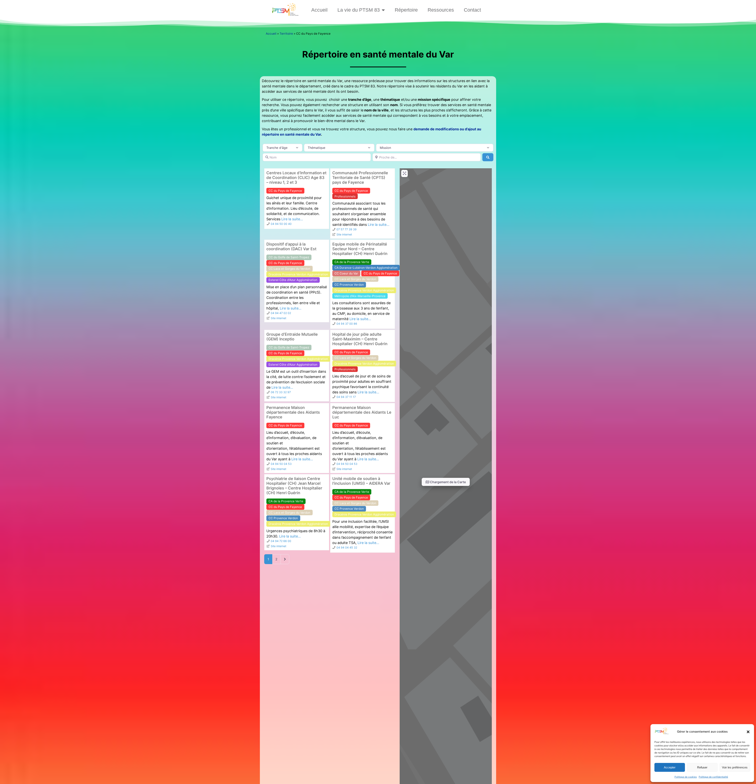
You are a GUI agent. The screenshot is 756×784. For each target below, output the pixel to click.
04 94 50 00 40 (281, 223)
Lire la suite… (292, 219)
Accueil (319, 10)
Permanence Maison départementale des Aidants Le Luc (361, 412)
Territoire (286, 33)
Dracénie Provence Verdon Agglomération (298, 274)
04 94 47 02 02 (281, 313)
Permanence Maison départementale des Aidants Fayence (293, 412)
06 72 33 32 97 (281, 392)
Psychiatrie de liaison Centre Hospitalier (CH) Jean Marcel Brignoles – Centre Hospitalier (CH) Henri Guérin (294, 485)
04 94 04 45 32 (346, 547)
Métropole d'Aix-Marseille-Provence (359, 296)
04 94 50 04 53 (281, 463)
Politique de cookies (685, 776)
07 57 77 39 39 (346, 229)
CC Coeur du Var (346, 273)
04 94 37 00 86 (346, 323)
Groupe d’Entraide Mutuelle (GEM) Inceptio (292, 336)
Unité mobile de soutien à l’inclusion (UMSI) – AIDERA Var (361, 481)
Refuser (702, 767)
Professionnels (345, 196)
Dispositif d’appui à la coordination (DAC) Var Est (291, 246)
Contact (472, 10)
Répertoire (406, 10)
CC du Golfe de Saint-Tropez (289, 257)
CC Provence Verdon (349, 284)
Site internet (344, 234)
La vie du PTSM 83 (358, 10)
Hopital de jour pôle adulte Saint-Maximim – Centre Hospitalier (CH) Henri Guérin (359, 339)
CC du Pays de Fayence (285, 191)
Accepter (669, 767)
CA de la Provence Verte (351, 262)
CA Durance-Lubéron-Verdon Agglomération (365, 268)
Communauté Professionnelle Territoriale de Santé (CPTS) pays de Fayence (360, 178)
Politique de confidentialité (713, 776)
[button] (748, 732)
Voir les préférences (735, 767)
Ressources (441, 10)
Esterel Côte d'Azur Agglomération (293, 280)
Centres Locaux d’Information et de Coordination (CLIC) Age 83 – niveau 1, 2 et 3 (296, 178)
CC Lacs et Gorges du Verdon (289, 269)
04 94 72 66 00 (281, 541)
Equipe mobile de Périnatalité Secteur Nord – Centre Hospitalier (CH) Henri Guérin (359, 249)
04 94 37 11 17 (346, 396)
